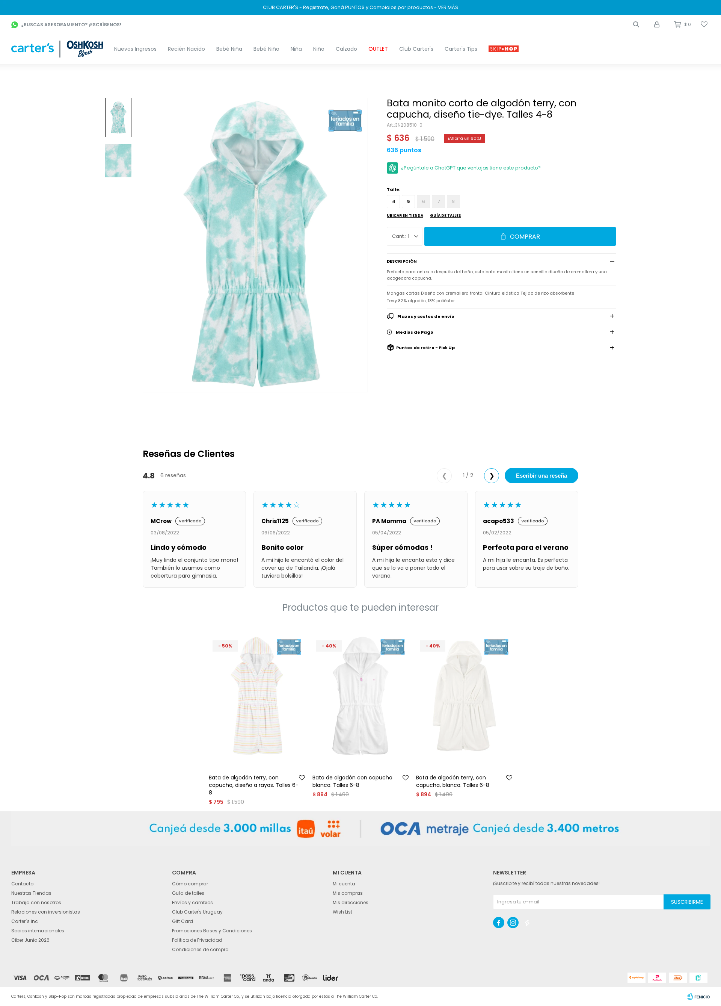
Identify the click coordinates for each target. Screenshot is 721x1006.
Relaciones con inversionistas (45, 912)
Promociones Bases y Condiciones (212, 930)
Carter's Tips (461, 49)
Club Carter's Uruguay (197, 912)
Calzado (346, 49)
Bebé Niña (229, 49)
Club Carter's (416, 49)
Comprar (525, 236)
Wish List (342, 912)
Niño (318, 49)
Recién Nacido (186, 49)
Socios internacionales (37, 930)
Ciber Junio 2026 (30, 940)
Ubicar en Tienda (405, 215)
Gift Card (182, 921)
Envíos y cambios (192, 902)
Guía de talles (445, 215)
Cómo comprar (190, 883)
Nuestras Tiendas (31, 893)
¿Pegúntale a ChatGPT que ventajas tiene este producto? (471, 168)
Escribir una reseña (541, 475)
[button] (636, 24)
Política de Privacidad (197, 940)
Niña (296, 49)
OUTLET (378, 49)
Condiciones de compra (200, 949)
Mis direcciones (350, 902)
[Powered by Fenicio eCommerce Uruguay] (698, 996)
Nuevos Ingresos (135, 49)
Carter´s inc (24, 921)
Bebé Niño (266, 49)
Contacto (22, 883)
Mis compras (348, 893)
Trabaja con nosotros (36, 902)
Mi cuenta (344, 883)
